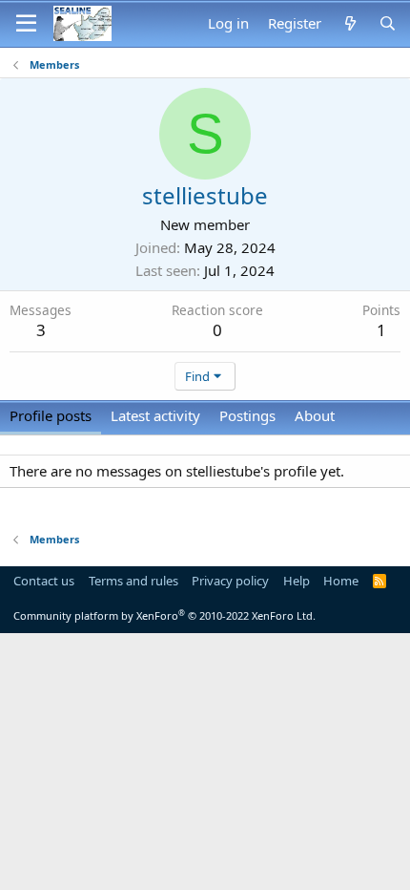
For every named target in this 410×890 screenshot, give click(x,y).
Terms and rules (133, 580)
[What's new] (349, 23)
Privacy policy (230, 580)
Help (296, 580)
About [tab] (315, 415)
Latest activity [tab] (155, 415)
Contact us (43, 580)
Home (341, 580)
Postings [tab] (247, 415)
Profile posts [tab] (51, 415)
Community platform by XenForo (164, 615)
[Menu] (26, 24)
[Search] (387, 23)
